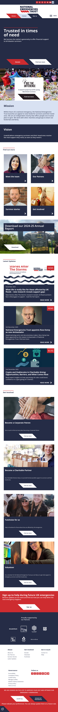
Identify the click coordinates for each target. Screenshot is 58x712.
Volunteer (27, 655)
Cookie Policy (12, 677)
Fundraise (27, 657)
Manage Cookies (13, 679)
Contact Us (44, 653)
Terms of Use (12, 685)
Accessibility (11, 673)
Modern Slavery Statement (16, 681)
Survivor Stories (12, 657)
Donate (26, 653)
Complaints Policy (13, 675)
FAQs (42, 655)
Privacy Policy (12, 683)
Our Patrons (11, 655)
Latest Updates (12, 659)
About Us (10, 653)
